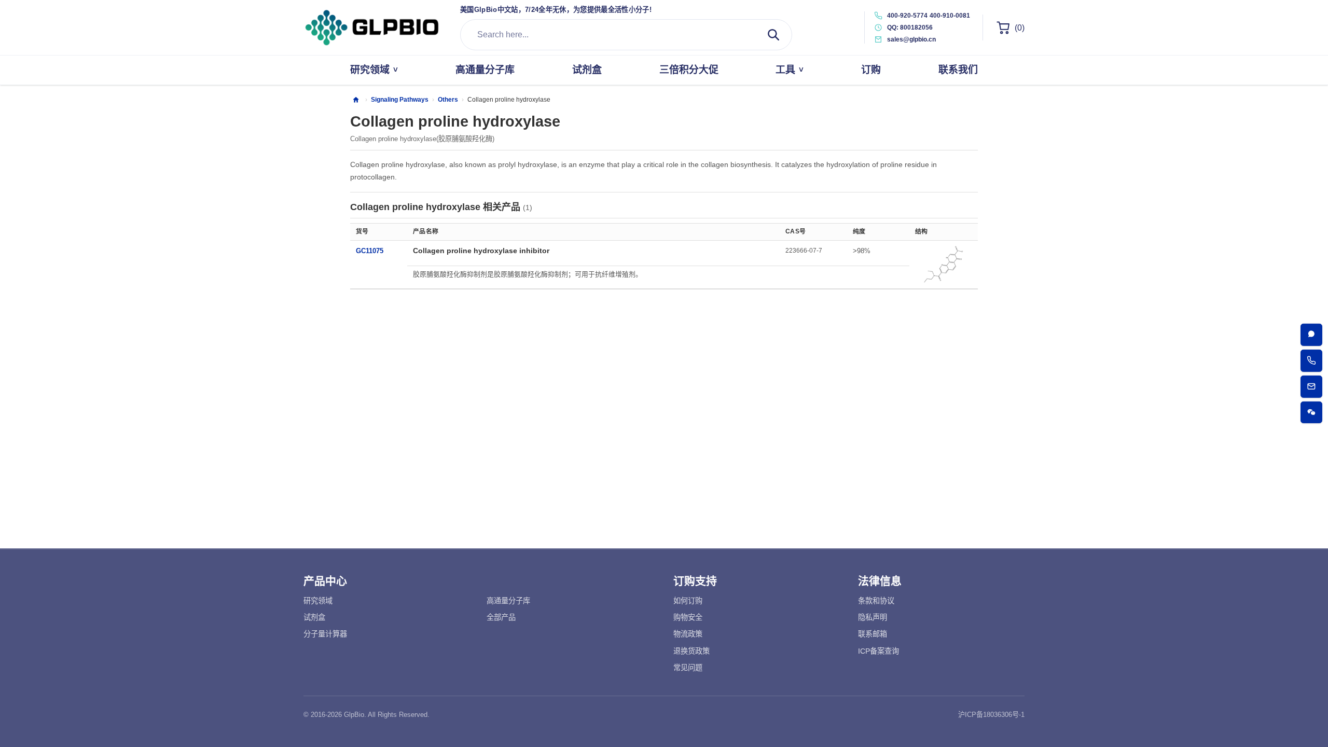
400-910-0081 (950, 15)
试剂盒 (314, 617)
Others (448, 99)
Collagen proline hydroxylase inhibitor (481, 250)
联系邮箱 (872, 634)
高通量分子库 (508, 601)
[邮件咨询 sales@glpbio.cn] (1312, 387)
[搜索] (773, 35)
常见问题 (687, 667)
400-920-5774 (907, 15)
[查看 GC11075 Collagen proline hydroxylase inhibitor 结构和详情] (944, 264)
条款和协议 (876, 601)
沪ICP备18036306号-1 (991, 714)
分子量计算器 (325, 634)
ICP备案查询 (878, 651)
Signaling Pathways (399, 99)
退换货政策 (691, 651)
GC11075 (369, 251)
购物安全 (687, 617)
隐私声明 (872, 617)
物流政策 (687, 634)
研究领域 (318, 601)
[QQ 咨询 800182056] (1312, 335)
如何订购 (687, 601)
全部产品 (501, 617)
